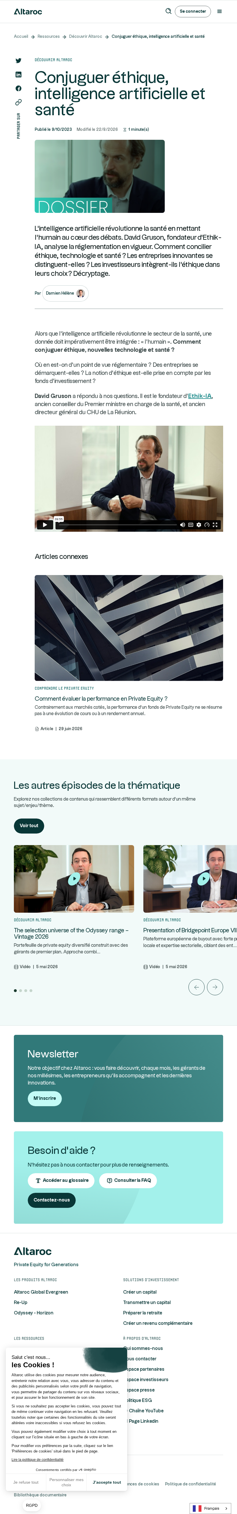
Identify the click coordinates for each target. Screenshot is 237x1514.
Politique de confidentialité (190, 1484)
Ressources (49, 37)
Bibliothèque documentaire (40, 1495)
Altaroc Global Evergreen (41, 1292)
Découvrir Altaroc (85, 37)
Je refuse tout (25, 1482)
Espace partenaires (143, 1369)
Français (211, 1508)
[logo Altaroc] (32, 1251)
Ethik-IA (200, 396)
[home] (28, 11)
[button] (32, 1506)
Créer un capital (140, 1292)
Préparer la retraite (142, 1313)
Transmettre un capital (147, 1303)
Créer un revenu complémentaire (157, 1323)
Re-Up (20, 1303)
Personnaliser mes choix (66, 1482)
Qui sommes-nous (143, 1348)
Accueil (21, 37)
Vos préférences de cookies (132, 1484)
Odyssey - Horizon (33, 1313)
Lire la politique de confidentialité (38, 1460)
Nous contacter (140, 1359)
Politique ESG (137, 1400)
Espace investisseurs (146, 1380)
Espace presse (139, 1390)
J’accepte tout (107, 1482)
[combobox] (210, 1508)
